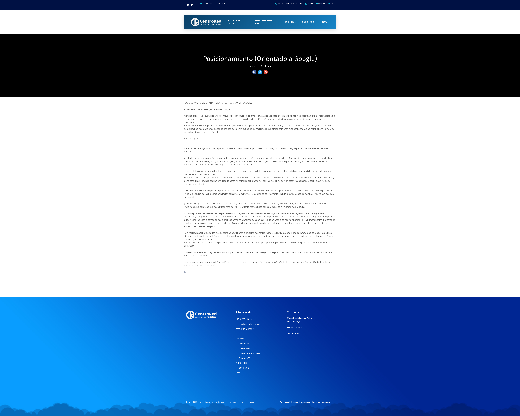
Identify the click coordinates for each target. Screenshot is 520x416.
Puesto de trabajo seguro (250, 324)
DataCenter (244, 343)
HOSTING (289, 22)
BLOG (324, 22)
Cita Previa (243, 334)
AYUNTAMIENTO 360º (263, 22)
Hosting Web (244, 348)
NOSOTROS (308, 22)
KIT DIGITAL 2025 (234, 22)
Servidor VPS (244, 358)
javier (270, 66)
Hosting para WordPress (249, 353)
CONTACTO (244, 368)
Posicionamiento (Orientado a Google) (260, 59)
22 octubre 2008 (255, 66)
